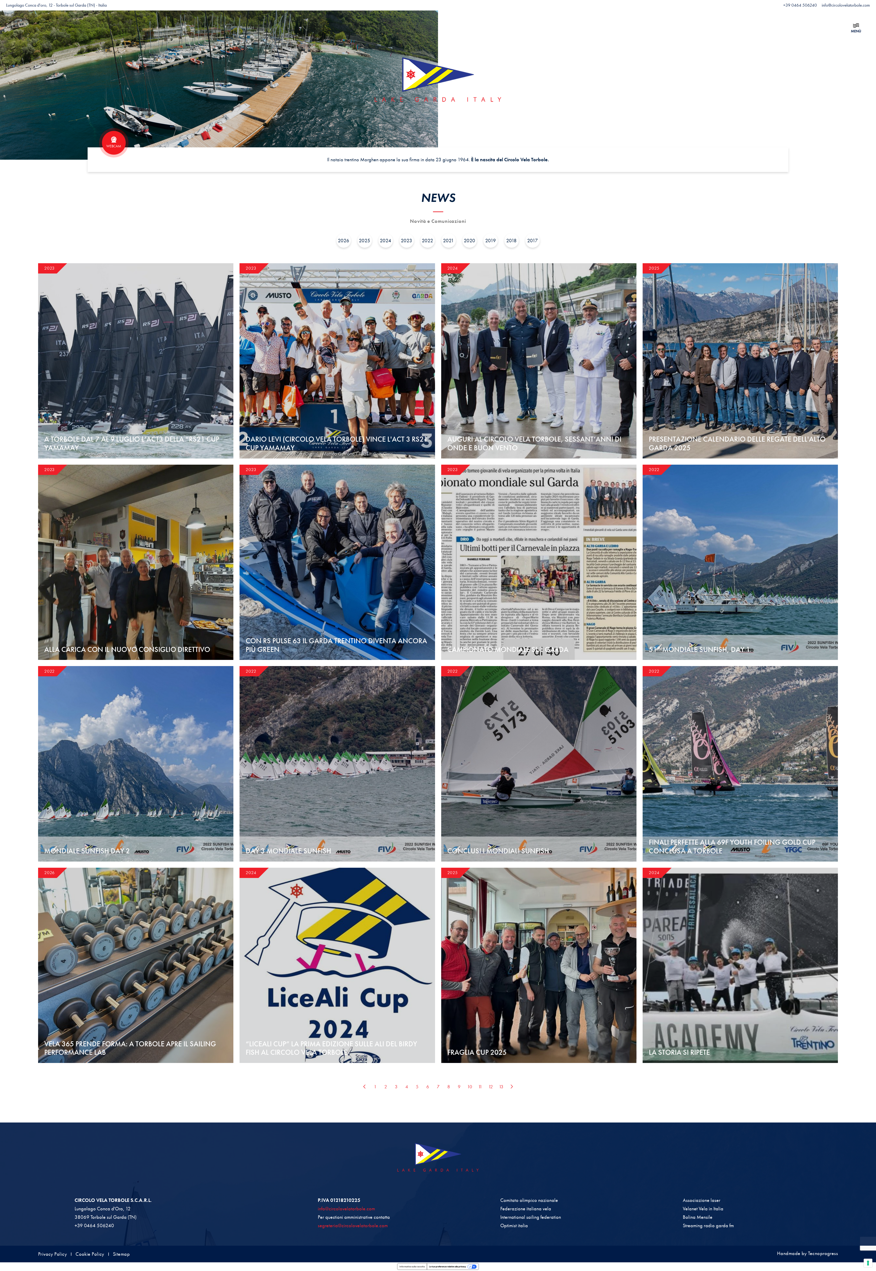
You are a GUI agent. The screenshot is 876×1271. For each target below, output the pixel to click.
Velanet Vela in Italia (703, 1209)
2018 (511, 240)
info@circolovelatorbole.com (346, 1209)
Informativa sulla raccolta (412, 1266)
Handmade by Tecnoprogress (807, 1253)
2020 (469, 240)
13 (501, 1087)
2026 (343, 240)
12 (490, 1087)
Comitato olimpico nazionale (529, 1200)
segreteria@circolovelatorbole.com (353, 1225)
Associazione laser (701, 1200)
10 (469, 1087)
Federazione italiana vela (525, 1209)
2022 (427, 240)
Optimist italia (514, 1225)
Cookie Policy (90, 1254)
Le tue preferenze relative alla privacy (447, 1266)
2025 (364, 240)
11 (480, 1087)
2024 (385, 240)
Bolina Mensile (697, 1217)
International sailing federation (530, 1217)
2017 (532, 240)
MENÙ (856, 31)
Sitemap (121, 1254)
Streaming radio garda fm (708, 1225)
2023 (406, 240)
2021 (448, 240)
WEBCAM (113, 146)
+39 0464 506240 (94, 1225)
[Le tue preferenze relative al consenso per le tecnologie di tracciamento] (868, 1263)
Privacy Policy (52, 1254)
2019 (490, 240)
